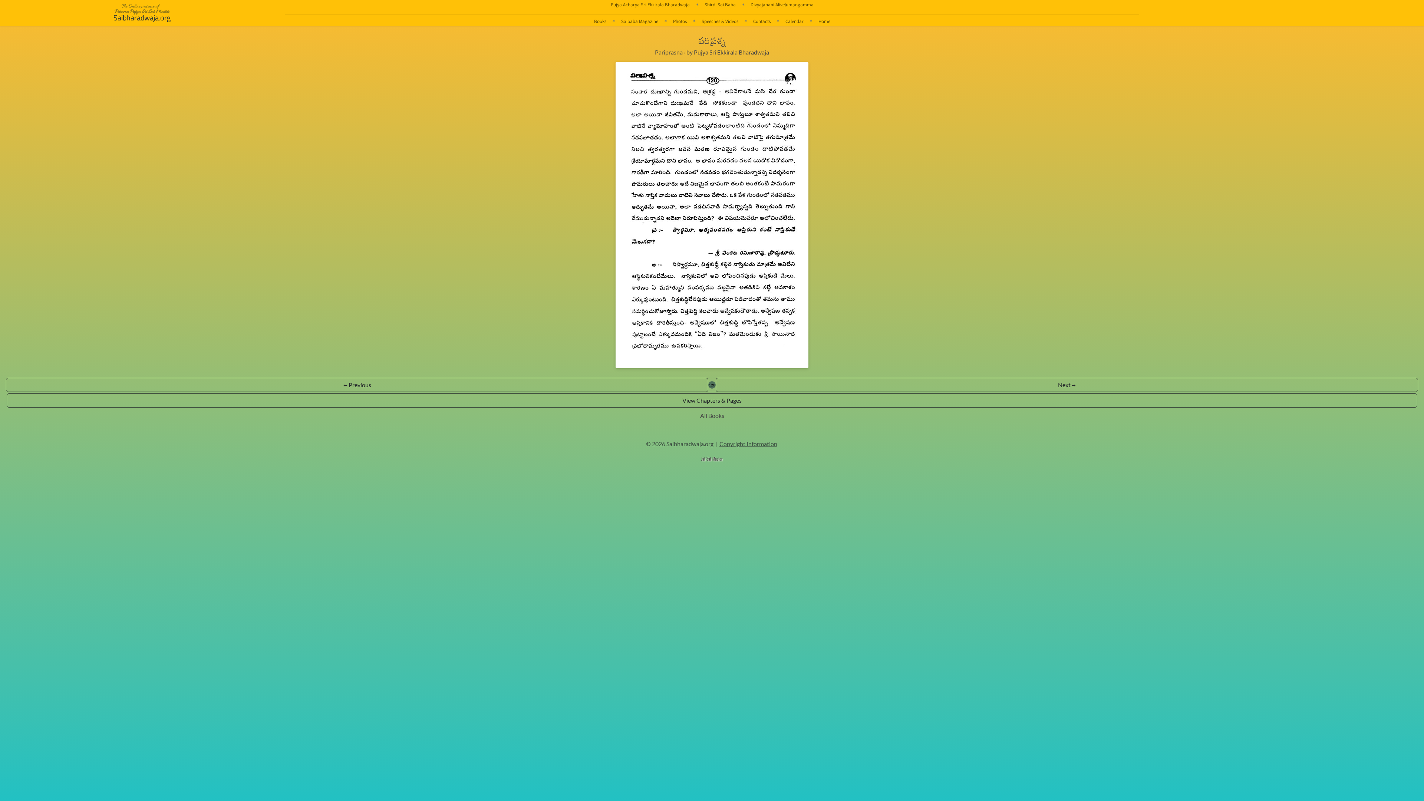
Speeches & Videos (720, 21)
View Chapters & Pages (712, 400)
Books (600, 21)
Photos (680, 21)
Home (824, 21)
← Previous (357, 384)
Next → (1067, 384)
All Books (712, 415)
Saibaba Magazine (639, 21)
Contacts (762, 21)
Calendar (794, 21)
